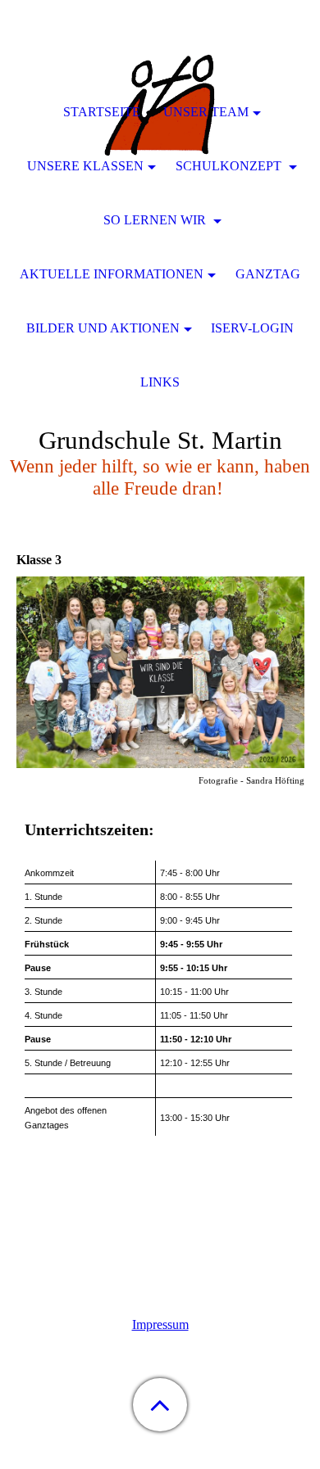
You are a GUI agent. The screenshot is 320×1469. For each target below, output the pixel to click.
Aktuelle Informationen (111, 274)
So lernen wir (156, 220)
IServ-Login (252, 328)
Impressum (160, 1324)
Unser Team (206, 112)
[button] (160, 1404)
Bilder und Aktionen (103, 328)
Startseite (101, 112)
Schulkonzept (230, 166)
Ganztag (267, 274)
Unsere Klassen (85, 166)
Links (160, 382)
